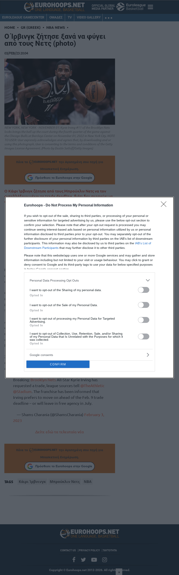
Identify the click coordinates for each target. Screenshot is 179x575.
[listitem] (89, 280)
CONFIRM (58, 364)
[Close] (165, 205)
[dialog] (89, 287)
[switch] (143, 290)
